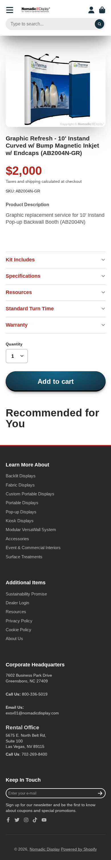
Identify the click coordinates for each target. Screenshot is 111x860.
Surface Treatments (24, 556)
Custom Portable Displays (30, 493)
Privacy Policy (19, 620)
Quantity (14, 344)
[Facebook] (8, 820)
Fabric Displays (20, 484)
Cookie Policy (18, 629)
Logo (36, 10)
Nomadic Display (45, 849)
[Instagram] (26, 820)
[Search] (99, 24)
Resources (16, 611)
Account (91, 10)
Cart (102, 10)
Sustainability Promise (26, 593)
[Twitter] (17, 820)
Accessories (17, 538)
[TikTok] (35, 820)
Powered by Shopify (79, 849)
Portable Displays (22, 502)
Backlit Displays (21, 475)
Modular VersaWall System (31, 529)
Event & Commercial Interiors (33, 547)
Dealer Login (17, 602)
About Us (14, 638)
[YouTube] (44, 820)
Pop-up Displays (21, 511)
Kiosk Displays (20, 520)
